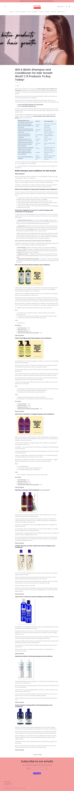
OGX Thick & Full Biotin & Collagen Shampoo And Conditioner (24, 135)
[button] (5, 6)
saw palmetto (31, 229)
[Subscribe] (46, 768)
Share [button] (17, 85)
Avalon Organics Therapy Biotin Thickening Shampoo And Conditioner (25, 152)
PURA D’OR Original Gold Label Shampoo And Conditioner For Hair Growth (25, 130)
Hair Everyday (9, 788)
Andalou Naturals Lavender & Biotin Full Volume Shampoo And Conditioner (25, 144)
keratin (46, 220)
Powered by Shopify (16, 788)
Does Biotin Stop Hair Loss (29, 106)
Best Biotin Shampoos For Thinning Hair (32, 104)
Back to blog (37, 754)
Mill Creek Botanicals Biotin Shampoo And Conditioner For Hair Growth (25, 125)
